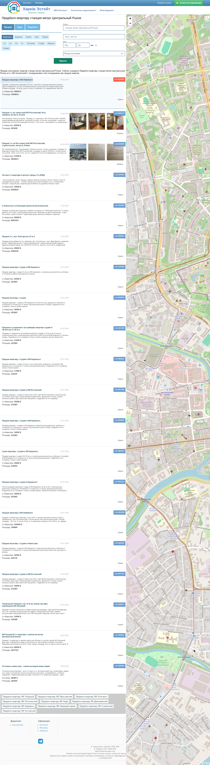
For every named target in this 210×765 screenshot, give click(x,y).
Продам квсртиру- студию (14, 298)
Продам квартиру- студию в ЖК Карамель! (21, 359)
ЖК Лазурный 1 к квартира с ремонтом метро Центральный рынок (22, 635)
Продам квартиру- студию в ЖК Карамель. (21, 421)
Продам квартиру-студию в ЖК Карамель (21, 267)
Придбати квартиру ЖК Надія (54, 701)
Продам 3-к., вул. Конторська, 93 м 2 (18, 236)
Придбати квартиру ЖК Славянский (96, 706)
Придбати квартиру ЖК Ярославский (55, 696)
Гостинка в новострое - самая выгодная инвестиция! (26, 666)
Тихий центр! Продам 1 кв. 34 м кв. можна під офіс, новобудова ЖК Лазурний (25, 605)
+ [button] (130, 18)
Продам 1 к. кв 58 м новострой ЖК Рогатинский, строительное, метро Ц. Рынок (23, 144)
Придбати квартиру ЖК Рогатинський (20, 701)
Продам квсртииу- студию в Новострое (20, 543)
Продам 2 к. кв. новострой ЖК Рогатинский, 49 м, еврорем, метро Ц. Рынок (24, 114)
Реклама (44, 728)
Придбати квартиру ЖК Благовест (91, 696)
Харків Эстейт (36, 9)
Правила (44, 731)
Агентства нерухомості (83, 10)
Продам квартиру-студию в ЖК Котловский (21, 390)
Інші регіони (17, 725)
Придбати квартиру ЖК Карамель (18, 706)
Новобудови (107, 10)
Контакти (44, 725)
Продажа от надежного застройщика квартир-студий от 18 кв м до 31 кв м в (27, 328)
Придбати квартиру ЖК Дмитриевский (89, 701)
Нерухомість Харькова (36, 13)
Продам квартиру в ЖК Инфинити (17, 80)
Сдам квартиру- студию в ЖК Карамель (20, 451)
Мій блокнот (60, 10)
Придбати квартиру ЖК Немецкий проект (57, 706)
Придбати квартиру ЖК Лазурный (18, 696)
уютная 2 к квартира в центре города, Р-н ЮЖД (23, 175)
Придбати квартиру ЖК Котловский (19, 711)
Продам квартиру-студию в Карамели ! (20, 482)
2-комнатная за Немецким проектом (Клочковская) (25, 206)
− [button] (130, 23)
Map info (206, 764)
